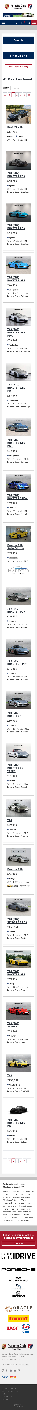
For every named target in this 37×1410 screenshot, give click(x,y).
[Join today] (34, 22)
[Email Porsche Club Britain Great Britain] (19, 1370)
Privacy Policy (7, 1396)
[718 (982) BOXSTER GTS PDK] (18, 317)
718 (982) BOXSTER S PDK (17, 496)
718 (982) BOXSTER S (14, 714)
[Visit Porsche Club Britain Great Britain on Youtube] (11, 1370)
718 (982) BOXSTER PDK (16, 174)
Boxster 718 (15, 127)
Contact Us (25, 1365)
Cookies (4, 1394)
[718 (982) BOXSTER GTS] (18, 265)
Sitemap (5, 1399)
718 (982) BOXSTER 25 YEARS (15, 768)
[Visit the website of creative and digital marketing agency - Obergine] (18, 1405)
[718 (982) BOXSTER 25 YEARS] (18, 753)
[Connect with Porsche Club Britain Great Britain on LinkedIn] (15, 1370)
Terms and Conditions (10, 1391)
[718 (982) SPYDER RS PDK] (18, 907)
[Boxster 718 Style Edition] (18, 534)
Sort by (6, 88)
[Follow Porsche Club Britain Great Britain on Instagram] (3, 1370)
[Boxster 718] (18, 114)
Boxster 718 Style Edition (15, 546)
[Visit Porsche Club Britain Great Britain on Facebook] (7, 1370)
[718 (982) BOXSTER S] (18, 700)
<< (5, 94)
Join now (18, 1243)
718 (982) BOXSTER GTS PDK (16, 332)
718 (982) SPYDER (13, 1025)
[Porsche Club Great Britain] (18, 6)
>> (29, 94)
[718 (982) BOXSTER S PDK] (18, 483)
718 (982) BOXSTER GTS (16, 278)
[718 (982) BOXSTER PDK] (18, 161)
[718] (18, 808)
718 (9, 820)
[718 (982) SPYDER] (18, 1011)
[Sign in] (17, 22)
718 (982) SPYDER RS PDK (17, 920)
